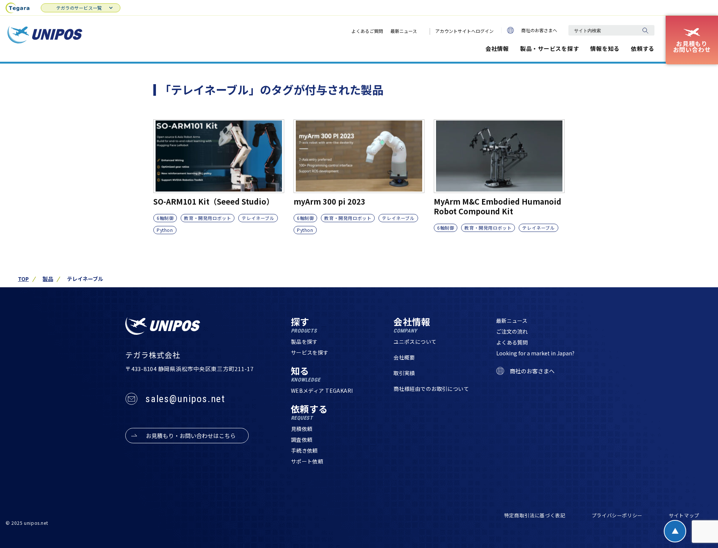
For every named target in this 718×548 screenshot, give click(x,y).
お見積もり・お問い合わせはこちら (191, 436)
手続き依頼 (304, 450)
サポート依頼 (307, 461)
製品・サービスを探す (549, 48)
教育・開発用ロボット (207, 218)
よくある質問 (512, 342)
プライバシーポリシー (617, 515)
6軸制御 (165, 218)
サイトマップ (684, 515)
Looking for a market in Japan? (535, 353)
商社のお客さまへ (539, 30)
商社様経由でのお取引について (431, 388)
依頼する (642, 48)
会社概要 (404, 357)
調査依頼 (302, 439)
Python (165, 230)
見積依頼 (302, 428)
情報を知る (605, 48)
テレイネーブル (258, 218)
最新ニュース (403, 31)
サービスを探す (310, 352)
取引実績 (404, 373)
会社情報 (497, 48)
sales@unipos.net (185, 398)
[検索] (645, 30)
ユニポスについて (414, 341)
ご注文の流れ (512, 331)
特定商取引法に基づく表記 (534, 515)
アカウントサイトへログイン (464, 31)
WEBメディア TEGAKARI (322, 390)
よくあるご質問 (367, 31)
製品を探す (304, 341)
